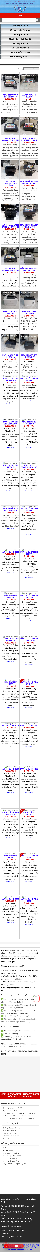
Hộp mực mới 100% (10, 1110)
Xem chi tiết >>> (10, 403)
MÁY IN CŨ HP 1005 (10, 552)
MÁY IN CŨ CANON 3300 (29, 856)
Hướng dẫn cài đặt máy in (13, 1128)
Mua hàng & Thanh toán (12, 1153)
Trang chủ (5, 62)
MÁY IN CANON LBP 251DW (29, 312)
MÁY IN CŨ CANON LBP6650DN (29, 639)
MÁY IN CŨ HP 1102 (29, 769)
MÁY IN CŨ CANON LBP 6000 (29, 596)
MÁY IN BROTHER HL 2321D (10, 356)
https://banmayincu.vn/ (21, 1221)
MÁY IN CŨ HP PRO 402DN (29, 509)
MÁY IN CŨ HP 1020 (29, 725)
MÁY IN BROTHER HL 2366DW (29, 356)
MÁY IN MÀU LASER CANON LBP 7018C (10, 226)
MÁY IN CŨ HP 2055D (29, 813)
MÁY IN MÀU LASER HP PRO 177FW (29, 182)
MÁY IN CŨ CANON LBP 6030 (10, 639)
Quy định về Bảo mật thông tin (14, 1164)
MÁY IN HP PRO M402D (10, 312)
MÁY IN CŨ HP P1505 (10, 683)
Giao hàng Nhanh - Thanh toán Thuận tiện (19, 1113)
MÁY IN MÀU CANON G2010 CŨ (10, 269)
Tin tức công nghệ (10, 1133)
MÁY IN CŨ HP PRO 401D (29, 900)
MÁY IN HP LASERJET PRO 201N (10, 183)
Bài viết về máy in (9, 1130)
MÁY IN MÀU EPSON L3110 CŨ (29, 139)
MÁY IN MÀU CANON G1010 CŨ (10, 139)
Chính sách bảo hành (11, 1158)
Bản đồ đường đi (9, 1150)
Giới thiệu (6, 1148)
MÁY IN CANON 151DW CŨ (10, 466)
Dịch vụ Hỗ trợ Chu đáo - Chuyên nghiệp (18, 1116)
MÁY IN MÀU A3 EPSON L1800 (10, 509)
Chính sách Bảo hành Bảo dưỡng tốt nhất (18, 1118)
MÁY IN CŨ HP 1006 (10, 769)
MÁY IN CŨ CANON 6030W (29, 553)
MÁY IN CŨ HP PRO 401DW (29, 683)
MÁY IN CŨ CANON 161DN (29, 379)
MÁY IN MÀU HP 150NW (29, 96)
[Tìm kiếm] (37, 20)
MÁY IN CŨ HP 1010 (10, 725)
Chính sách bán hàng (11, 1161)
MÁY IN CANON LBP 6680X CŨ (10, 422)
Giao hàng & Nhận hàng (12, 1156)
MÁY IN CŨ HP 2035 (10, 899)
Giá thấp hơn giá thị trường (13, 1108)
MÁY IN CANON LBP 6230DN (10, 379)
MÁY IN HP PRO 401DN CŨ (29, 422)
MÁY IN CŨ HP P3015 (10, 856)
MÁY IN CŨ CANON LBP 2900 (10, 813)
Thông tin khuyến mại (11, 1136)
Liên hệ (6, 1138)
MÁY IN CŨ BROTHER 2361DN (29, 466)
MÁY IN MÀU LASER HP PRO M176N (29, 226)
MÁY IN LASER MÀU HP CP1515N (29, 269)
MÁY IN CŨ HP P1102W (10, 596)
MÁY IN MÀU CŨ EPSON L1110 (10, 96)
